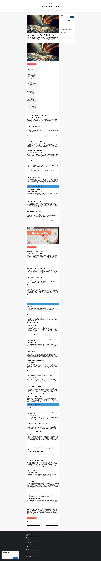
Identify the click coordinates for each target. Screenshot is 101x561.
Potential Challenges (31, 109)
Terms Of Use (61, 10)
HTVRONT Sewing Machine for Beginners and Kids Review (67, 27)
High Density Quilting (31, 94)
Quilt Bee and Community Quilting (33, 108)
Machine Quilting (31, 105)
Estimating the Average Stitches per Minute (34, 85)
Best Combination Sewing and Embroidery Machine (67, 35)
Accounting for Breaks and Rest (33, 86)
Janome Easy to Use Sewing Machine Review (66, 30)
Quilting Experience (31, 97)
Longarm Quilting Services (32, 106)
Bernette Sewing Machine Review (66, 32)
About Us (38, 10)
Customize (5, 557)
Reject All (10, 557)
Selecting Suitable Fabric (32, 75)
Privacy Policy (55, 10)
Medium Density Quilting (32, 93)
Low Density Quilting (31, 92)
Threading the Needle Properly (33, 79)
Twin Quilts (30, 89)
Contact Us (44, 10)
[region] (10, 555)
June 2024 (27, 535)
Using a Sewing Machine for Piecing (33, 101)
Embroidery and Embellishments (33, 99)
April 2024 (27, 537)
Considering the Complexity (32, 70)
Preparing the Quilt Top (32, 76)
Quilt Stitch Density (30, 91)
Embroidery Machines (29, 549)
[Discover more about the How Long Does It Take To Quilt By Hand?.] (32, 247)
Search (62, 15)
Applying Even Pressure (32, 81)
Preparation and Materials (31, 73)
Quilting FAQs (29, 521)
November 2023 (28, 544)
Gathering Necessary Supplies (33, 74)
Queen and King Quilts (32, 90)
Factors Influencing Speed (32, 84)
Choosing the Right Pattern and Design (33, 69)
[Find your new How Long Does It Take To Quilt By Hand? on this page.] (32, 64)
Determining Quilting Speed (31, 82)
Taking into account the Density (32, 71)
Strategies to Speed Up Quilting (32, 100)
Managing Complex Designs (33, 112)
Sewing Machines (28, 556)
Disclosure (49, 10)
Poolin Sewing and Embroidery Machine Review (66, 24)
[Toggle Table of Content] (38, 68)
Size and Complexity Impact (31, 87)
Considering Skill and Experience (33, 83)
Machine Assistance (31, 98)
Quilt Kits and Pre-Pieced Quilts (33, 107)
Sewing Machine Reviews (50, 6)
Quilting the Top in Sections (32, 102)
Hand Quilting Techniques (31, 78)
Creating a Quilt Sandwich (32, 77)
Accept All (15, 557)
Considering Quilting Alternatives (32, 104)
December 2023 (28, 542)
